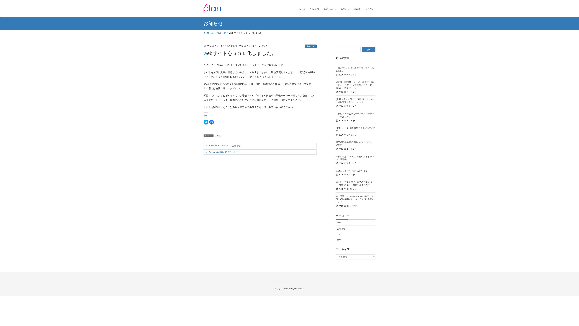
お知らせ (310, 46)
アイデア (341, 234)
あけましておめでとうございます (352, 170)
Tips (339, 222)
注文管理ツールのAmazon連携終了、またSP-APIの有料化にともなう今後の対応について (355, 199)
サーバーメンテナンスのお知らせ (224, 145)
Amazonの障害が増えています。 (224, 152)
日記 (339, 240)
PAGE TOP (563, 313)
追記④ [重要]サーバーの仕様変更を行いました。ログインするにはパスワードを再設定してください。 (355, 85)
